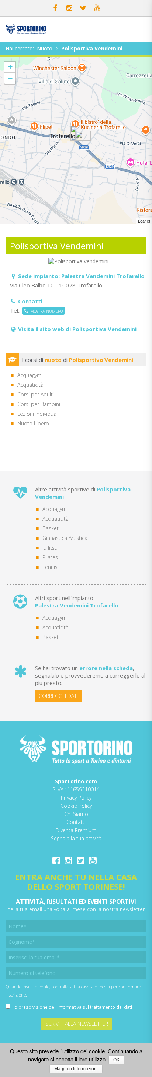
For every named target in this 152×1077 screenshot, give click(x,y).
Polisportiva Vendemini (91, 48)
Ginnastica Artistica (64, 537)
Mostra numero (45, 311)
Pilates (50, 557)
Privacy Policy (76, 797)
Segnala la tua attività (76, 838)
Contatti (76, 822)
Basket (50, 528)
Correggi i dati (58, 695)
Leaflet (144, 221)
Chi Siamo (76, 813)
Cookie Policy (76, 805)
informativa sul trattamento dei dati (95, 1007)
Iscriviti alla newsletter (76, 1023)
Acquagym (54, 509)
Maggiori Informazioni (76, 1068)
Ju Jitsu (50, 547)
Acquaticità (55, 518)
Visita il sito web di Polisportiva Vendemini (77, 329)
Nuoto (44, 48)
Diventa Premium (76, 830)
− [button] (10, 78)
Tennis (50, 566)
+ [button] (10, 67)
